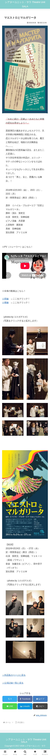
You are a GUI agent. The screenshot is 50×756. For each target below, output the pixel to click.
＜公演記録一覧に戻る (12, 683)
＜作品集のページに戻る (14, 675)
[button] (40, 706)
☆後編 (5, 302)
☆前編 (5, 299)
